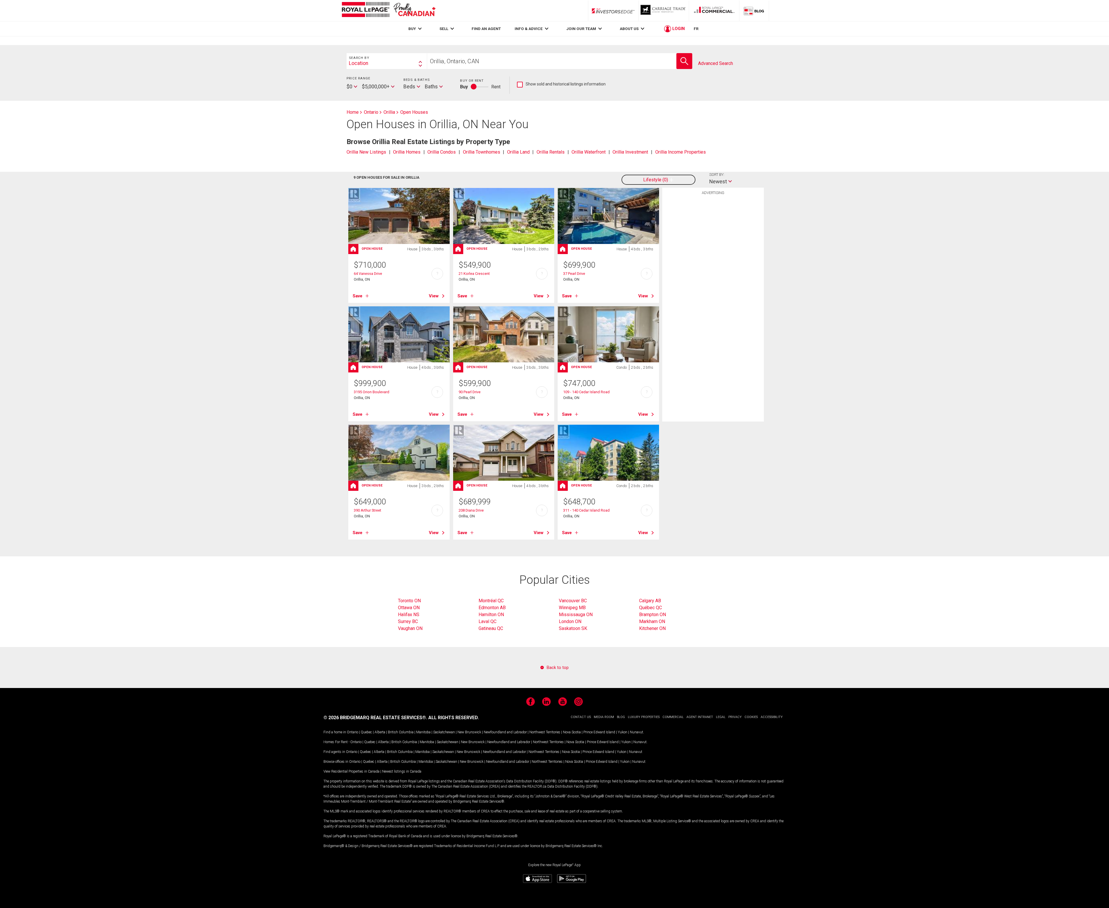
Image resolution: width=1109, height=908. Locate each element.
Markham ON (652, 621)
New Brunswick (469, 732)
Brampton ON (652, 614)
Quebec (366, 732)
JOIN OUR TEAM (581, 28)
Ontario (352, 732)
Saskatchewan (444, 732)
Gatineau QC (491, 628)
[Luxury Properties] (664, 10)
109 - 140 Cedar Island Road (586, 392)
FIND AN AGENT (486, 28)
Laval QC (487, 621)
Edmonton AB (492, 607)
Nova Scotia (572, 732)
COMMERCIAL (673, 717)
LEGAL (720, 717)
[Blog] (754, 11)
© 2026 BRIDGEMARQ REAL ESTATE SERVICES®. (375, 717)
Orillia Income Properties (680, 152)
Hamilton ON (491, 614)
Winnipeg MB (572, 607)
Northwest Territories (544, 732)
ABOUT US (629, 28)
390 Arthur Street (367, 510)
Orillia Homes (406, 152)
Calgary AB (650, 600)
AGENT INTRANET (699, 717)
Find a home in (334, 732)
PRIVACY (735, 717)
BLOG (621, 717)
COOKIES (751, 717)
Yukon (622, 732)
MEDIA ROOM (604, 717)
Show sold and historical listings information (561, 84)
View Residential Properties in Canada (351, 771)
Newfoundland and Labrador (505, 732)
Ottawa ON (409, 607)
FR (696, 28)
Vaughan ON (410, 628)
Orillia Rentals (551, 152)
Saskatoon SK (573, 628)
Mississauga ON (576, 614)
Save (357, 296)
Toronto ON (409, 600)
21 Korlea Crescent (474, 273)
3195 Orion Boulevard (371, 392)
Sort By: (716, 174)
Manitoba (423, 732)
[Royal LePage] (388, 10)
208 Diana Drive (471, 510)
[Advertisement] (713, 287)
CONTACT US (581, 717)
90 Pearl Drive (470, 392)
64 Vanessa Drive (368, 273)
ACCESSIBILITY (772, 717)
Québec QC (650, 607)
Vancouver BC (573, 600)
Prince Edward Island (599, 732)
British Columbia (401, 732)
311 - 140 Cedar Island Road (586, 510)
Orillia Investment (630, 152)
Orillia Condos (441, 152)
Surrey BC (408, 621)
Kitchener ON (652, 628)
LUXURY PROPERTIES (644, 717)
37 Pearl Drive (574, 273)
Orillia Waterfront (589, 152)
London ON (570, 621)
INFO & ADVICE (529, 28)
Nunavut (636, 732)
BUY (412, 28)
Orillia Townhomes (481, 152)
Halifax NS (408, 614)
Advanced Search (715, 63)
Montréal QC (491, 600)
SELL (444, 28)
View (434, 296)
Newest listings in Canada (401, 771)
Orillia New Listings (366, 152)
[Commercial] (714, 11)
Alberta (380, 732)
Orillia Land (518, 152)
